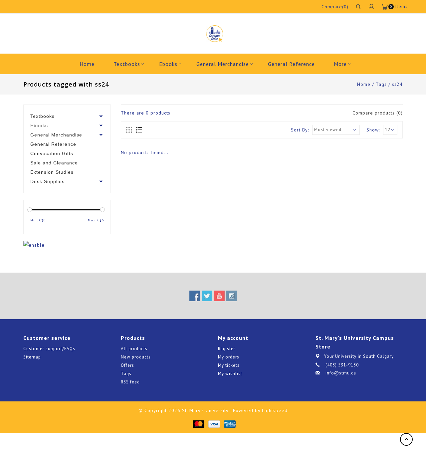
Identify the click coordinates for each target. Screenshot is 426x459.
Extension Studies (52, 172)
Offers (127, 365)
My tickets (229, 365)
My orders (228, 357)
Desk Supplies (47, 181)
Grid (129, 130)
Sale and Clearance (54, 162)
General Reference (291, 64)
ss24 (397, 84)
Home (87, 64)
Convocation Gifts (51, 153)
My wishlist (230, 373)
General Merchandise (222, 64)
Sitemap (32, 357)
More (340, 64)
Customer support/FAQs (49, 348)
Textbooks (126, 64)
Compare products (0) (377, 113)
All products (134, 348)
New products (136, 357)
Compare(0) (334, 7)
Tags (381, 84)
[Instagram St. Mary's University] (231, 296)
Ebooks (168, 64)
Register (226, 348)
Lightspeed (275, 410)
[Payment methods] (198, 424)
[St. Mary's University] (214, 33)
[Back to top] (406, 439)
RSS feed (130, 382)
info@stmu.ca (340, 373)
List (139, 130)
